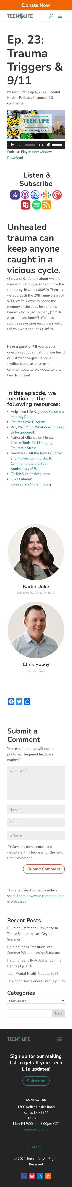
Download (15, 157)
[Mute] (48, 145)
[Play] (12, 145)
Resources (40, 97)
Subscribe (36, 1081)
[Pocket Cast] (57, 197)
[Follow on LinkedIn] (40, 1176)
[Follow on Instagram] (32, 1176)
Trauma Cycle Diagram (28, 422)
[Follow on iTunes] (48, 1176)
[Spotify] (37, 207)
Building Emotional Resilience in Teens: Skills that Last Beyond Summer (32, 934)
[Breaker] (35, 197)
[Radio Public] (26, 207)
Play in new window (36, 151)
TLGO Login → (36, 1147)
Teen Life (18, 92)
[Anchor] (15, 197)
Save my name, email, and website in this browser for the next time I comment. (35, 852)
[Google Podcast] (46, 197)
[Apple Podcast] (25, 197)
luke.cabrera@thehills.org (31, 484)
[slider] (57, 144)
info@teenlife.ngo (36, 1129)
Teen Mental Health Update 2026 (32, 973)
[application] (36, 145)
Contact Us (36, 1100)
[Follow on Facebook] (24, 1176)
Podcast (25, 97)
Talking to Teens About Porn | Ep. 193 (36, 981)
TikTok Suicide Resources (30, 473)
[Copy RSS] (47, 207)
